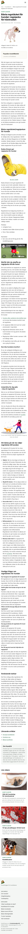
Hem (2, 6)
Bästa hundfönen (8, 739)
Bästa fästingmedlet (7, 914)
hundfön (23, 414)
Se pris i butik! (14, 179)
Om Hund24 (4, 893)
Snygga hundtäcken (9, 734)
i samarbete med (9, 56)
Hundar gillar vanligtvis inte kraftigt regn (14, 318)
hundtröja (9, 553)
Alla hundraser (5, 918)
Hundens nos (6, 737)
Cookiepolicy (4, 898)
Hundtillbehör (8, 6)
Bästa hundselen (6, 909)
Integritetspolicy (5, 896)
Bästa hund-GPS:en (7, 911)
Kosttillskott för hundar (7, 906)
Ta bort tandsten (6, 916)
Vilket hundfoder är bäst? (8, 904)
